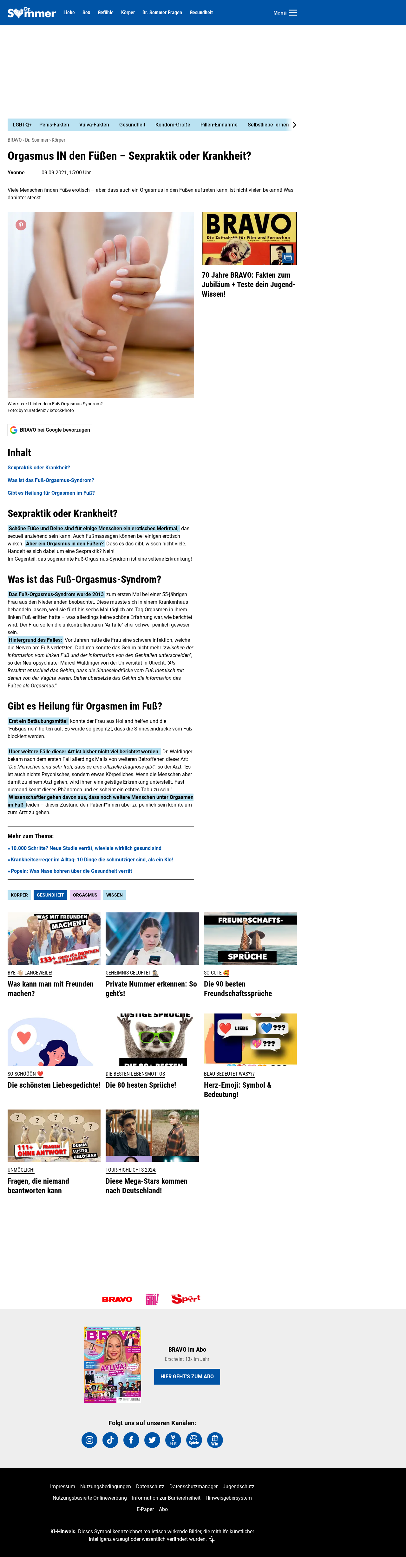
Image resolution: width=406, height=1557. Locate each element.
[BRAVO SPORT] (187, 1299)
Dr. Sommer (37, 140)
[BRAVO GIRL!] (152, 1299)
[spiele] (194, 1440)
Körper (128, 12)
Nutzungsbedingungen (105, 1486)
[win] (215, 1440)
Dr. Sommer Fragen (162, 12)
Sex (86, 12)
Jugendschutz (238, 1486)
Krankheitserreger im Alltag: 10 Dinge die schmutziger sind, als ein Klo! (92, 860)
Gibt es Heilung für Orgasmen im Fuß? (51, 493)
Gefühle (106, 12)
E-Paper (145, 1509)
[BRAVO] (117, 1299)
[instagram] (89, 1440)
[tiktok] (110, 1440)
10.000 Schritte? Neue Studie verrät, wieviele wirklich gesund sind (86, 848)
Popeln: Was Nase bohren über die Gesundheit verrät (71, 871)
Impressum (62, 1486)
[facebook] (131, 1440)
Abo (163, 1509)
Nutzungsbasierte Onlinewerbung (90, 1498)
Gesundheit (201, 12)
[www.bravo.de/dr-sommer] (32, 12)
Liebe (69, 12)
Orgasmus (85, 895)
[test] (173, 1440)
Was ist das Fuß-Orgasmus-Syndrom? (51, 480)
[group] (148, 125)
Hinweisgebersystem (229, 1498)
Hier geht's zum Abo (187, 1377)
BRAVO (15, 140)
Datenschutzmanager (193, 1486)
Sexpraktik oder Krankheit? (39, 468)
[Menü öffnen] (293, 12)
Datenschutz (150, 1486)
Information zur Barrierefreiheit (166, 1498)
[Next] (291, 125)
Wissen (114, 895)
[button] (101, 471)
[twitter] (152, 1440)
